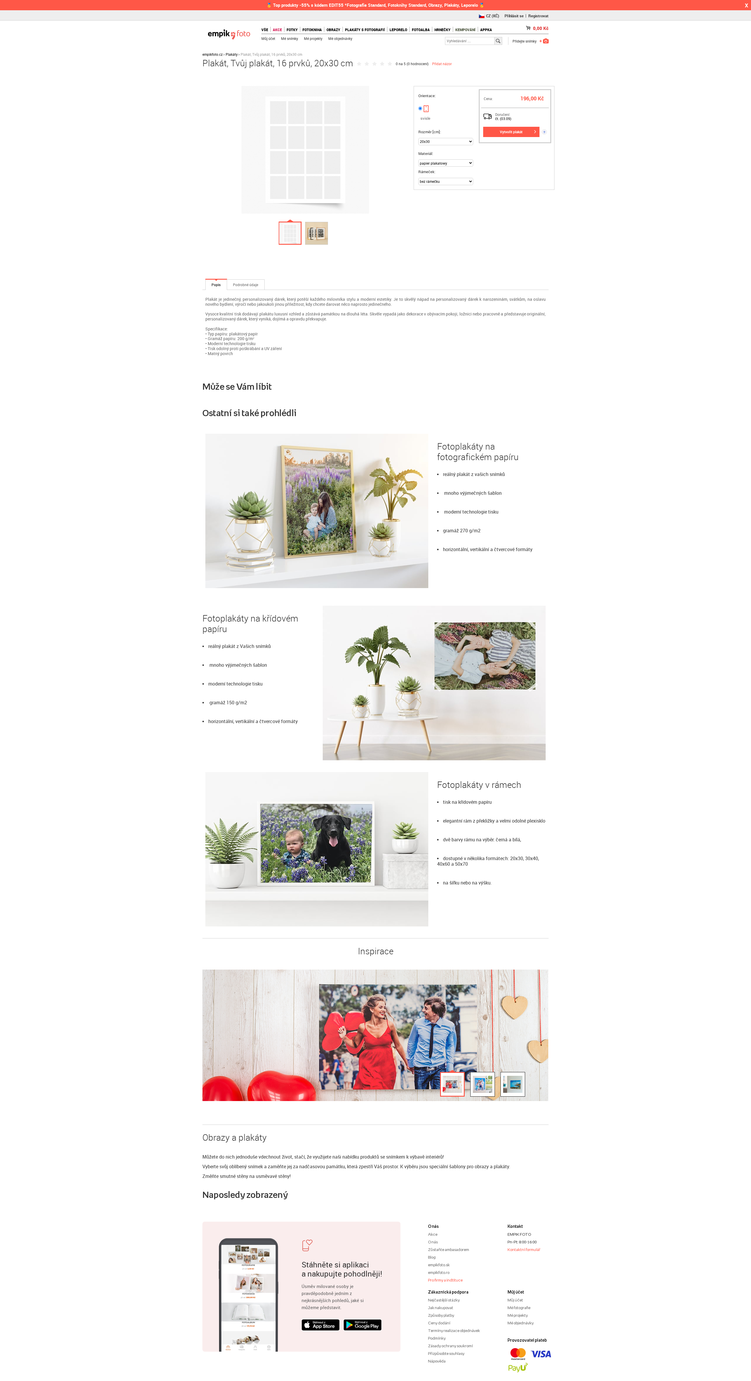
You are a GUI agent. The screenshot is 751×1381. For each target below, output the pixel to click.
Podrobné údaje (245, 284)
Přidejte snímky (524, 41)
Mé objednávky (340, 38)
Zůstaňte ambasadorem (448, 1249)
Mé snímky (289, 38)
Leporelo (398, 29)
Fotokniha (312, 29)
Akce (432, 1234)
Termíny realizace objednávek (454, 1330)
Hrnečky (442, 29)
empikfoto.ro (438, 1272)
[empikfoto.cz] (229, 33)
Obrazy (333, 29)
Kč (541, 28)
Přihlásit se (514, 15)
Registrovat (538, 15)
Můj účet (268, 38)
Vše (264, 29)
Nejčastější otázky (444, 1300)
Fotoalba (421, 29)
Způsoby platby (441, 1315)
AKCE (277, 29)
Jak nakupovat (440, 1308)
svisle (425, 118)
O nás (433, 1242)
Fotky (292, 29)
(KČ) (492, 15)
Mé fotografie (519, 1308)
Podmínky (437, 1338)
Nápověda (437, 1361)
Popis (216, 284)
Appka (486, 29)
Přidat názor (442, 64)
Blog (432, 1257)
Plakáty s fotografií (365, 29)
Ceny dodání (439, 1323)
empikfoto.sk (439, 1265)
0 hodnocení (417, 63)
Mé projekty (313, 38)
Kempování (465, 29)
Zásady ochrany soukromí (450, 1346)
